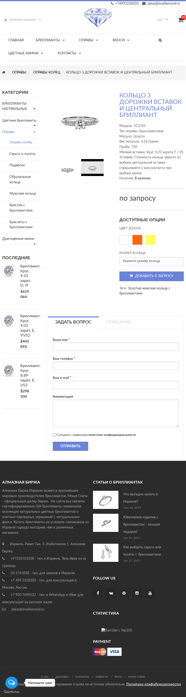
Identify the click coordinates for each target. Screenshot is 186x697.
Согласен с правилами (96, 435)
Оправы (8, 132)
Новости (102, 677)
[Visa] (107, 651)
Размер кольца (132, 253)
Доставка (62, 677)
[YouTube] (150, 593)
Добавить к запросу (154, 276)
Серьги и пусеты (22, 154)
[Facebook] (98, 593)
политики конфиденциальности (112, 435)
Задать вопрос (73, 322)
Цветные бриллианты (19, 120)
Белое (125, 240)
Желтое (152, 240)
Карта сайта (136, 677)
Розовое (138, 240)
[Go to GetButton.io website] (11, 692)
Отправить (70, 446)
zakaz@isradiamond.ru (163, 3)
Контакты (82, 677)
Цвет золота (130, 228)
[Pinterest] (124, 593)
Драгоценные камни (18, 239)
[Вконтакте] (111, 593)
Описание (119, 322)
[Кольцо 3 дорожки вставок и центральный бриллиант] (67, 170)
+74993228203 (127, 3)
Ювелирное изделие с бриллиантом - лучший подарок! (141, 525)
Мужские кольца (22, 193)
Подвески (17, 165)
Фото (118, 677)
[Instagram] (137, 593)
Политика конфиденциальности (153, 684)
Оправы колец (20, 142)
